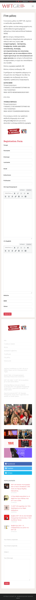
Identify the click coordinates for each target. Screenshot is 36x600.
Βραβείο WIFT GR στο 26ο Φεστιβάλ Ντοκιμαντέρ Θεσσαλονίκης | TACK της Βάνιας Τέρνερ (21, 518)
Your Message (8, 558)
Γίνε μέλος (7, 357)
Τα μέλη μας (7, 354)
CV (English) (7, 241)
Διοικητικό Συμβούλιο (10, 350)
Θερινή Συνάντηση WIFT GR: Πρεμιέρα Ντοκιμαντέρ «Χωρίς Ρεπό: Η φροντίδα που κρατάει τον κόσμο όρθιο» (16, 394)
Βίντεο (6, 347)
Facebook (11, 464)
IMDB (5, 301)
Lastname (7, 162)
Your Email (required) (10, 546)
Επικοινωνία (7, 361)
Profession (7, 180)
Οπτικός (22, 190)
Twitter (10, 468)
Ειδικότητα (7, 175)
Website (6, 295)
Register (7, 314)
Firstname (7, 150)
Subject (6, 552)
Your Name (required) (11, 539)
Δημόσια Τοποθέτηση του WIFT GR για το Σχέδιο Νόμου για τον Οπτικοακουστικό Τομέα (16, 370)
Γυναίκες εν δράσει (9, 344)
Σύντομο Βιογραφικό (10, 187)
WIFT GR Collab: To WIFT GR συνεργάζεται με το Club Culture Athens (16, 380)
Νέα (5, 340)
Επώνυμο (7, 157)
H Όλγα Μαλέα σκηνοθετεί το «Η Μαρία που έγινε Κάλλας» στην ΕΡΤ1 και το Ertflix (20, 498)
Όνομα (6, 145)
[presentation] (8, 193)
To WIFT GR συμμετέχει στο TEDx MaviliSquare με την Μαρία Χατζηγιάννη (20, 508)
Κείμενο (29, 190)
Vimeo (6, 306)
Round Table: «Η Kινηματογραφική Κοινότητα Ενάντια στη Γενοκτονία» (14, 375)
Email (5, 169)
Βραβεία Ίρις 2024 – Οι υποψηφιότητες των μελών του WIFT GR (20, 528)
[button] (8, 193)
